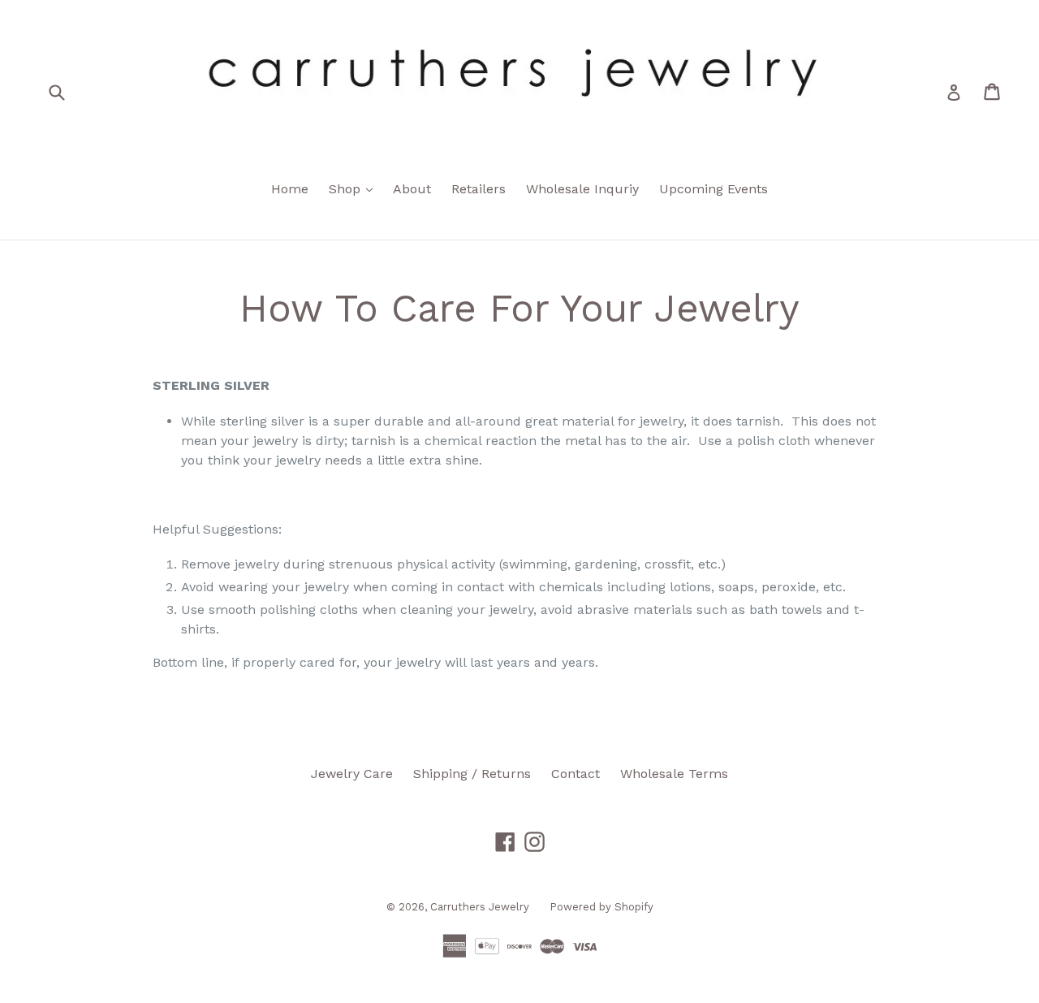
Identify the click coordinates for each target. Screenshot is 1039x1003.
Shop (355, 188)
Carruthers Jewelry (479, 907)
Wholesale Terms (674, 773)
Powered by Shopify (601, 907)
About (412, 189)
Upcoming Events (713, 189)
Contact (575, 773)
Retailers (478, 189)
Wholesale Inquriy (582, 189)
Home (289, 189)
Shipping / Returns (472, 773)
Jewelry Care (352, 773)
